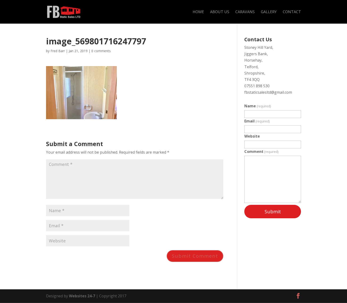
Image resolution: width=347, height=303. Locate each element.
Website (252, 136)
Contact (292, 12)
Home (198, 12)
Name (257, 106)
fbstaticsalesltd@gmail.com (268, 92)
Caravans (245, 12)
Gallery (269, 12)
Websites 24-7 (82, 296)
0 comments (101, 51)
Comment (261, 151)
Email (257, 121)
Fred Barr (58, 51)
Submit (273, 211)
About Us (219, 12)
